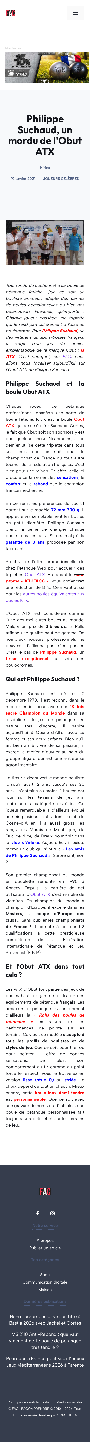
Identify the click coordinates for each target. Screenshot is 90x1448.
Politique (15, 1402)
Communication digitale (45, 1282)
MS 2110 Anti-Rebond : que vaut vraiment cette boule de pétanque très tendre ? (45, 1341)
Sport (45, 1274)
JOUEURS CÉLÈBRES (61, 178)
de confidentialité (35, 1402)
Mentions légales (69, 1402)
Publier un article (45, 1247)
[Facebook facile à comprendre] (37, 1213)
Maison (45, 1289)
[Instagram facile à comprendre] (52, 1213)
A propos (45, 1240)
